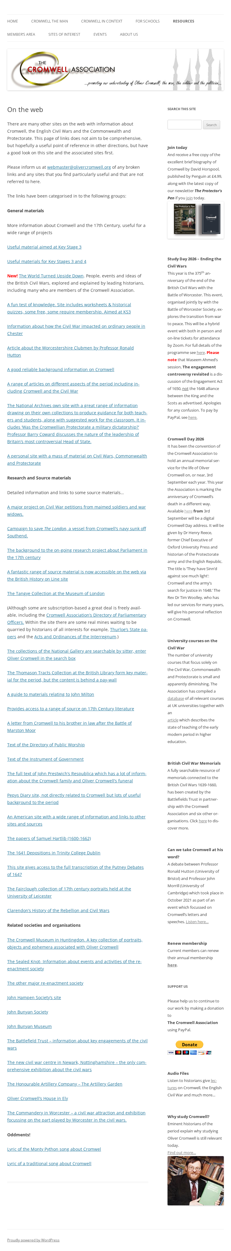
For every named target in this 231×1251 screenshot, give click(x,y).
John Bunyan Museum (29, 1026)
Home (12, 21)
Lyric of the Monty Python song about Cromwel (54, 1149)
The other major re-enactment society (45, 983)
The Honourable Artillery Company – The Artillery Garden (64, 1084)
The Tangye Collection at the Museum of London (56, 593)
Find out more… (182, 1152)
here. (192, 417)
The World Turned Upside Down (51, 276)
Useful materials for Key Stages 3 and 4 (46, 261)
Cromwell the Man (49, 21)
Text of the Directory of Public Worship (46, 745)
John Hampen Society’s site (34, 997)
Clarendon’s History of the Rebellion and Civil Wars (58, 910)
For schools (148, 21)
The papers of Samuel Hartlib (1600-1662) (49, 838)
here (201, 352)
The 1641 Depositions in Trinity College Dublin (53, 853)
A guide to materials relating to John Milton (50, 694)
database (176, 698)
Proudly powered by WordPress (33, 1240)
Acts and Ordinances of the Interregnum (75, 636)
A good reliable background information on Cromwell (60, 369)
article (173, 720)
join (189, 198)
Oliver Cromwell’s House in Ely (37, 1098)
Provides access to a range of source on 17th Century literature (70, 709)
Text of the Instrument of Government (45, 759)
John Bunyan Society (27, 1012)
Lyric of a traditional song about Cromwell (49, 1163)
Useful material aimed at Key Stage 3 (44, 247)
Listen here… (197, 921)
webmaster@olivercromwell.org (79, 167)
